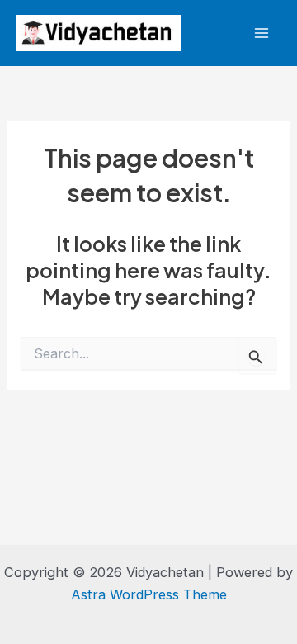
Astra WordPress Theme (149, 594)
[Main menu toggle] (261, 33)
